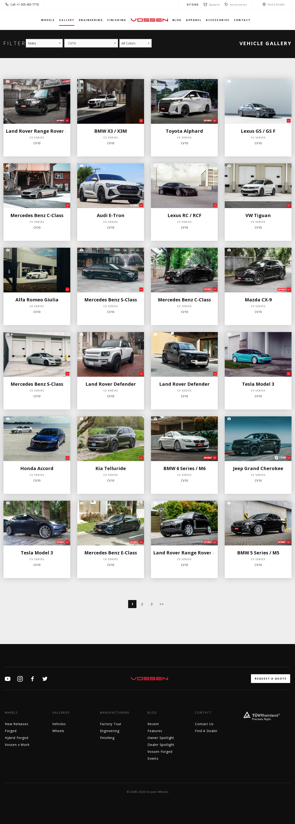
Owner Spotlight (161, 738)
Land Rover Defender (111, 384)
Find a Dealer (276, 4)
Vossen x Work (17, 744)
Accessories (238, 4)
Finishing (117, 20)
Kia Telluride (110, 468)
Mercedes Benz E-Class (110, 553)
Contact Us (204, 724)
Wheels (48, 20)
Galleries (61, 713)
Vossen (149, 20)
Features (155, 731)
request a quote (270, 678)
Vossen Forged (160, 751)
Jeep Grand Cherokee (258, 468)
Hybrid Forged (16, 738)
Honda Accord (36, 468)
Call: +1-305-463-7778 (24, 4)
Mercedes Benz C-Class (37, 215)
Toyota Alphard (184, 131)
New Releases (16, 724)
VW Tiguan (258, 215)
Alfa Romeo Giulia (37, 300)
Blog (177, 20)
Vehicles (59, 724)
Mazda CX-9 (258, 300)
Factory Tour (111, 724)
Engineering (91, 20)
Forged (11, 731)
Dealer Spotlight (161, 744)
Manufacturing (115, 713)
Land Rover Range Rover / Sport (43, 131)
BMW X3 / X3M (110, 131)
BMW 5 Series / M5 (258, 553)
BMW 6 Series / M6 (184, 468)
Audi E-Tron (110, 215)
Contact (242, 20)
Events (153, 758)
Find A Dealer (206, 731)
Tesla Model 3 (258, 384)
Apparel (213, 4)
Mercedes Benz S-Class (110, 300)
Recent (153, 724)
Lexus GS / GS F (258, 131)
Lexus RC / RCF (184, 215)
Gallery (66, 20)
